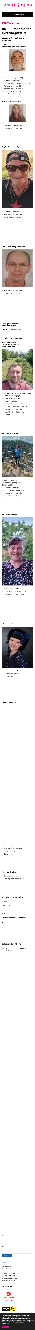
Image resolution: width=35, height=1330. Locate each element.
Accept (5, 1327)
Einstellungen (19, 1322)
